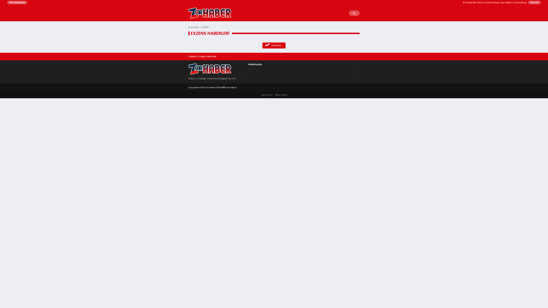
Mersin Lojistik (281, 95)
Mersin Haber (267, 95)
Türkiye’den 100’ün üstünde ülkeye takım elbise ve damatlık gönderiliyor (493, 2)
